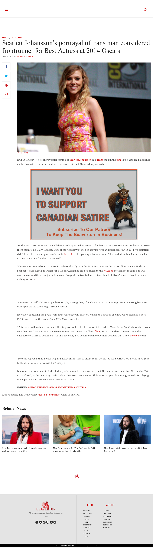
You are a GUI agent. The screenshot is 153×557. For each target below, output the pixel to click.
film (119, 159)
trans (100, 159)
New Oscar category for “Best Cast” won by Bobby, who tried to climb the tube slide (75, 449)
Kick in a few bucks (48, 394)
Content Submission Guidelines (107, 522)
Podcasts (107, 528)
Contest (86, 511)
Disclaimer (87, 513)
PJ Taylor (21, 56)
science (134, 335)
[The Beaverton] (76, 9)
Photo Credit (22, 153)
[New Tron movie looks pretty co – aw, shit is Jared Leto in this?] (127, 429)
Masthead (107, 516)
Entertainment (16, 38)
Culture (5, 38)
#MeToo (108, 270)
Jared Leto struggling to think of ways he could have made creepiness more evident (24, 449)
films (97, 331)
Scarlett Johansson (80, 159)
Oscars (53, 387)
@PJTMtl (31, 56)
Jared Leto (70, 254)
